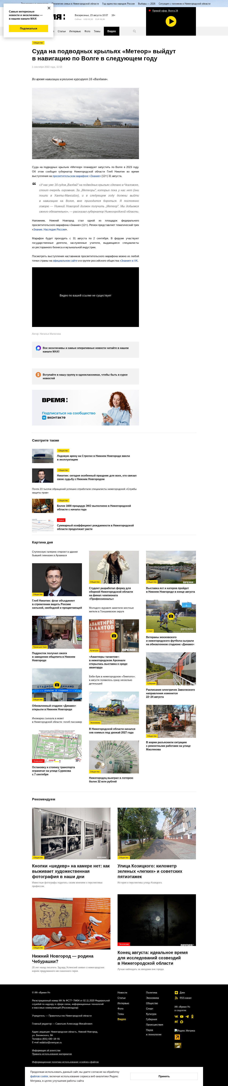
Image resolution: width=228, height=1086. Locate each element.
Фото (120, 1008)
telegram (187, 1016)
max (181, 1022)
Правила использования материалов (52, 1054)
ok (192, 1016)
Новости (122, 992)
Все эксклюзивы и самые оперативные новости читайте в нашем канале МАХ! (86, 349)
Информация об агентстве (46, 1050)
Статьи (122, 997)
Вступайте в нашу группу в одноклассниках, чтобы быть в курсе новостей (85, 376)
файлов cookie (39, 1076)
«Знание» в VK (129, 260)
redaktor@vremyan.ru (50, 1042)
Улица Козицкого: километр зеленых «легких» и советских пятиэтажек (150, 868)
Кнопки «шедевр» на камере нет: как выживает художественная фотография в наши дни (71, 868)
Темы (121, 1013)
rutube (176, 1022)
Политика (151, 992)
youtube (181, 1016)
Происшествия (154, 1024)
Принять (164, 1076)
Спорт (149, 1008)
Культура (151, 1013)
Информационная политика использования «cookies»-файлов (65, 1062)
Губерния (151, 1019)
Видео (122, 1019)
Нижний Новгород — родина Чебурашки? (62, 955)
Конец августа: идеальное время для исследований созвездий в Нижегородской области (153, 954)
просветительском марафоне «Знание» (77, 175)
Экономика (152, 997)
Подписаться (28, 28)
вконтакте (176, 1016)
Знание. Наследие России (49, 229)
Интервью (123, 1003)
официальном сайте (65, 260)
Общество (38, 43)
